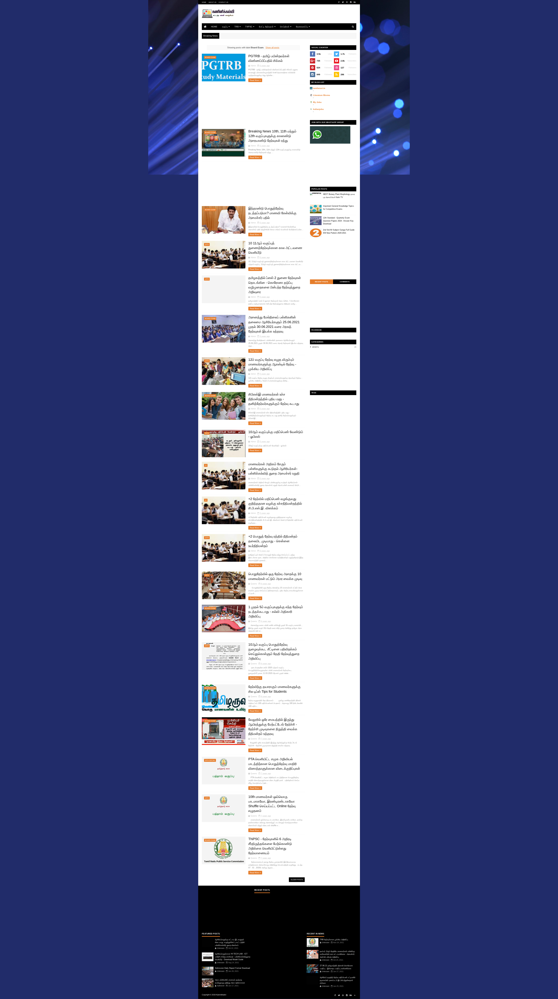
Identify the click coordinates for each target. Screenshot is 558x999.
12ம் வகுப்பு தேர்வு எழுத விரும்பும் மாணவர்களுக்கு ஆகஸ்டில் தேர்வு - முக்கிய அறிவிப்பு (272, 364)
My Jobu (317, 102)
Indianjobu (318, 109)
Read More (254, 80)
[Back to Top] (354, 995)
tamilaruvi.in (319, 88)
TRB (236, 26)
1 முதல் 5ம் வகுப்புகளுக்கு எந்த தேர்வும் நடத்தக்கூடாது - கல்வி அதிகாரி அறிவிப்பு (275, 611)
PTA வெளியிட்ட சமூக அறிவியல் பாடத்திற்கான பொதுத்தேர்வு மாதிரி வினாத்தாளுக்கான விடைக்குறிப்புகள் (274, 763)
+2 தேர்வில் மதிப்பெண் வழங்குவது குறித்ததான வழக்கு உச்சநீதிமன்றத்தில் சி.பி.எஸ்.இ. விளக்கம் (275, 503)
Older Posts (297, 880)
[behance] (354, 2)
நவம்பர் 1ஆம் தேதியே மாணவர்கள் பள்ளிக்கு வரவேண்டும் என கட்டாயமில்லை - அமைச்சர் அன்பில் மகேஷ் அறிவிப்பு (337, 954)
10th (207, 244)
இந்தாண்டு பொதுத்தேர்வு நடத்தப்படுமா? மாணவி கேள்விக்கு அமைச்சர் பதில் (272, 213)
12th (207, 279)
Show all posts (272, 47)
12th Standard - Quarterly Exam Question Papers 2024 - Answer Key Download (338, 221)
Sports (315, 347)
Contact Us (223, 2)
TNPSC (248, 26)
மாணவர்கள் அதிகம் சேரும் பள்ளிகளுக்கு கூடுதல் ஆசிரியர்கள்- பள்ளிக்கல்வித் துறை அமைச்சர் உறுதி (273, 468)
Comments (345, 282)
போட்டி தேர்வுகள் (266, 26)
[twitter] (343, 2)
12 (206, 465)
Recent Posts (321, 282)
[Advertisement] (303, 17)
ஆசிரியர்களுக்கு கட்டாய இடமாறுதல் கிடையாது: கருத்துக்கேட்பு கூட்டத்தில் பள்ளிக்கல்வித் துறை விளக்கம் (230, 942)
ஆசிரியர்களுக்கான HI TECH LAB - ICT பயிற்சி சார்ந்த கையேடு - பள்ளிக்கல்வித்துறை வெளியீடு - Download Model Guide (232, 957)
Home (204, 2)
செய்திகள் (284, 26)
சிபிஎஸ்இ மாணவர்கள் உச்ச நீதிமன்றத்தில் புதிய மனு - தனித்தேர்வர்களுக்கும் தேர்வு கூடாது (273, 399)
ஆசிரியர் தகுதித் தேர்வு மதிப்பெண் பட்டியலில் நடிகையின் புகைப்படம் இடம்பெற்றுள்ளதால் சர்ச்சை (337, 980)
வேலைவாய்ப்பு (302, 26)
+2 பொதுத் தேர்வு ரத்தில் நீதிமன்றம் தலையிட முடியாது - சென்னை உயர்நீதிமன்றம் (272, 541)
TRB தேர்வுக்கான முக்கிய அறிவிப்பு (334, 939)
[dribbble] (346, 2)
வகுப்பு (225, 26)
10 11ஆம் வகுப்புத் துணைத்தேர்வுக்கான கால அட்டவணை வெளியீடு (275, 247)
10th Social (210, 760)
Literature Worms (321, 95)
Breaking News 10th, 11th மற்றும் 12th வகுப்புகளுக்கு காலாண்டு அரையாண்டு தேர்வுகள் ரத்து (272, 135)
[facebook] (339, 2)
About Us (212, 2)
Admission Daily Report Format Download (232, 968)
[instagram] (350, 2)
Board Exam (210, 57)
